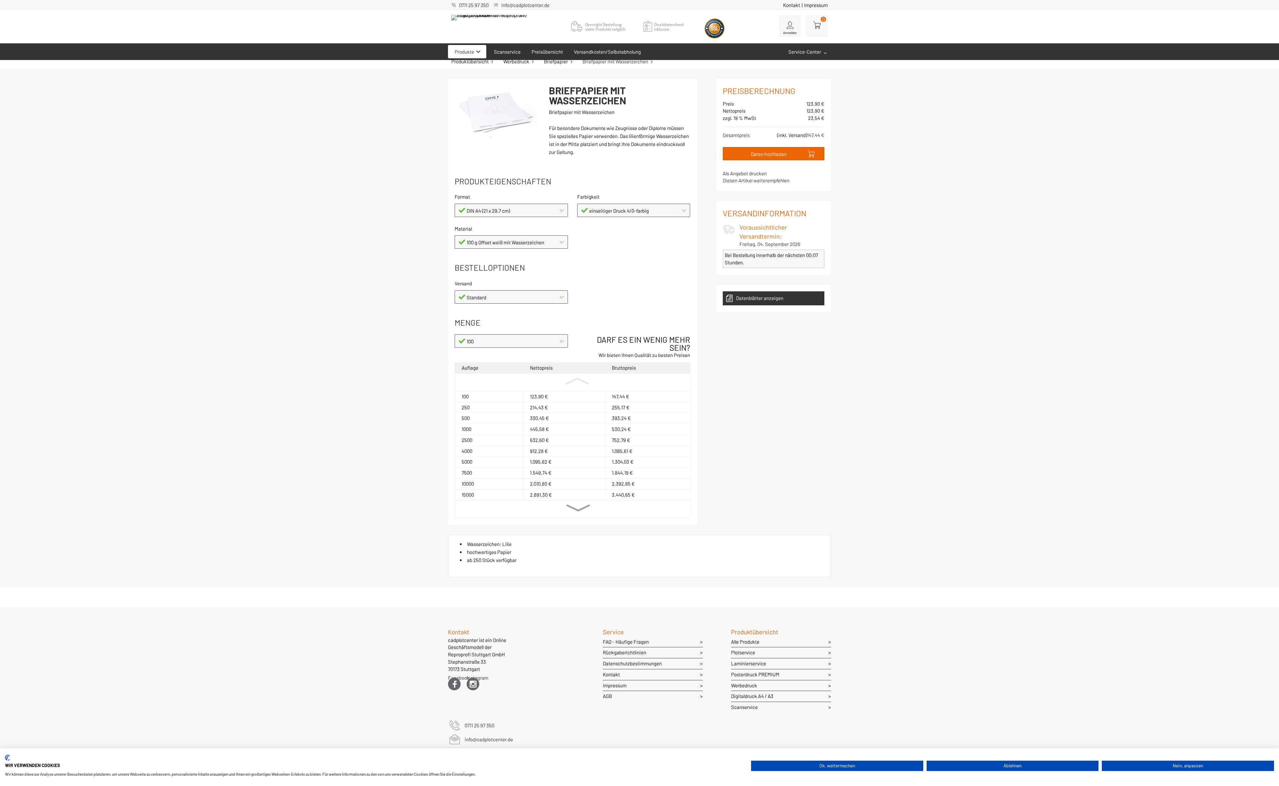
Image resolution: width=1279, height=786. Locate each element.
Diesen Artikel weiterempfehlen (756, 180)
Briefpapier (556, 61)
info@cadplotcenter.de (525, 5)
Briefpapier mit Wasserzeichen (615, 61)
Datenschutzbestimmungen (632, 663)
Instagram (473, 679)
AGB (607, 696)
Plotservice (743, 652)
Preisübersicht (547, 52)
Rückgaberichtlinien (624, 652)
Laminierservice (748, 663)
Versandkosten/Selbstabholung (607, 52)
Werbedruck (516, 61)
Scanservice (507, 52)
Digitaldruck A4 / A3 (752, 696)
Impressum (816, 5)
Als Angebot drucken (745, 173)
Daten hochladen (769, 154)
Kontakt (791, 5)
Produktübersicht (470, 61)
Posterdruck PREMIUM (755, 674)
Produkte (464, 52)
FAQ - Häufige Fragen (626, 642)
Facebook (454, 679)
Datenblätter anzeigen (759, 298)
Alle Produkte (745, 642)
